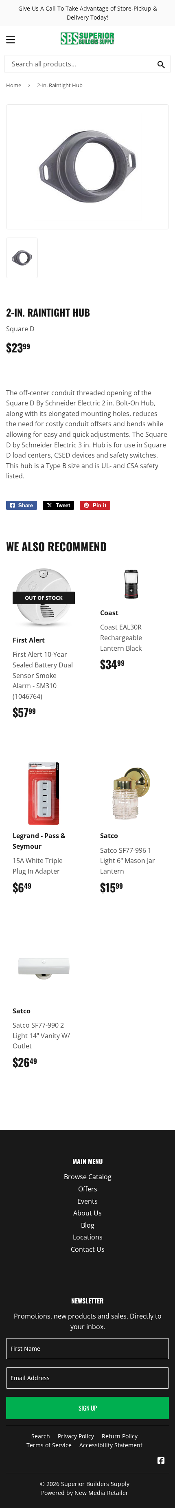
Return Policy (120, 1436)
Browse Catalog (88, 1176)
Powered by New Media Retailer (84, 1493)
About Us (87, 1213)
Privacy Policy (76, 1436)
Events (87, 1201)
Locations (88, 1237)
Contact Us (88, 1249)
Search (40, 1436)
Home (13, 85)
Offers (87, 1188)
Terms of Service (49, 1445)
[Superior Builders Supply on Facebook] (161, 1461)
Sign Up (88, 1407)
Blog (87, 1225)
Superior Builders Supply (95, 1484)
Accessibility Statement (110, 1445)
